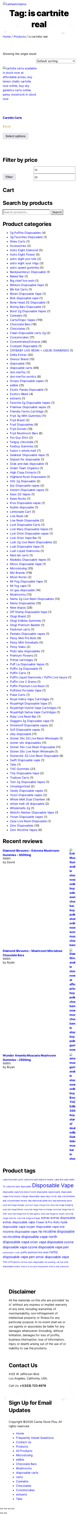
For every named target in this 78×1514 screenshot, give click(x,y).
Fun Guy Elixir (19, 437)
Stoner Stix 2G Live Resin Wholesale (34, 738)
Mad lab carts (19, 555)
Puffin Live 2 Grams (23, 681)
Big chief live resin (22, 280)
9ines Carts (17, 241)
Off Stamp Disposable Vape (28, 612)
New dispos (18, 607)
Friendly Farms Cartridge (27, 411)
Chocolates (17, 328)
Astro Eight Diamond (24, 250)
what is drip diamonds (59, 1266)
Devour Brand (19, 359)
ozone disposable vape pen (48, 1247)
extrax (45, 1218)
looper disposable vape (42, 1226)
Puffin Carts (18, 673)
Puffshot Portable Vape (25, 690)
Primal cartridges (21, 660)
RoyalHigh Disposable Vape (28, 703)
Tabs (13, 764)
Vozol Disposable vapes (26, 795)
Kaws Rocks (18, 498)
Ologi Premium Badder (25, 625)
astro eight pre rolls (23, 259)
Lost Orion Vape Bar (23, 538)
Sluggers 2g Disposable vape (29, 721)
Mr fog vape (18, 586)
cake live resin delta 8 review (38, 1179)
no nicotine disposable (56, 1231)
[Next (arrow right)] (5, 1512)
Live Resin (16, 516)
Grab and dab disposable (27, 463)
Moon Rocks (18, 577)
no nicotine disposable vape (25, 1236)
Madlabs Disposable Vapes (28, 559)
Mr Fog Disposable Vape (26, 581)
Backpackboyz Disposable (28, 272)
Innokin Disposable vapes (27, 490)
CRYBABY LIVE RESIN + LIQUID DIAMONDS (39, 350)
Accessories (18, 246)
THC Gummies (19, 769)
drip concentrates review (15, 1200)
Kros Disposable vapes (25, 503)
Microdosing (18, 568)
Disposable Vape (53, 1185)
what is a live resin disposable (34, 1266)
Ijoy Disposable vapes (24, 485)
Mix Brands (17, 572)
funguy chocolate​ (21, 442)
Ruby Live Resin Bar (23, 716)
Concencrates (19, 337)
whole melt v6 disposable (27, 803)
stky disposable (20, 734)
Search (57, 212)
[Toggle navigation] (29, 5)
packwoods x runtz (11, 1252)
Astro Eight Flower (22, 254)
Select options (16, 136)
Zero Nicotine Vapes (23, 830)
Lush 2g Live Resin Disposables (31, 542)
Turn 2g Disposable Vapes (27, 782)
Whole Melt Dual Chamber (27, 799)
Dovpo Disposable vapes (27, 381)
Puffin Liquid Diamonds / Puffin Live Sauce (38, 677)
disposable (17, 363)
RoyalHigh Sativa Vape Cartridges (33, 712)
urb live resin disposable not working (38, 1262)
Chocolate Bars (20, 324)
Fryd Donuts (18, 429)
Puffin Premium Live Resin (27, 686)
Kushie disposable (22, 507)
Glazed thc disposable (25, 459)
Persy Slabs (18, 647)
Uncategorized (20, 786)
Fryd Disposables (21, 424)
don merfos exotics (23, 376)
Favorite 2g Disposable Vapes (30, 402)
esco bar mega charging (61, 1205)
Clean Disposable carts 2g (28, 333)
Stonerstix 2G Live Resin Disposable (34, 756)
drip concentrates (66, 1196)
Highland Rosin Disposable (28, 477)
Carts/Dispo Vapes (22, 320)
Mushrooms (18, 594)
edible (14, 385)
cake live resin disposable (18, 1186)
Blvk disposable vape (24, 298)
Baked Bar (17, 276)
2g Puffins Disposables (25, 232)
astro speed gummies (24, 267)
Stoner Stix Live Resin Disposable (32, 747)
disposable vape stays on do (43, 1196)
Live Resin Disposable (24, 520)
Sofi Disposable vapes (25, 729)
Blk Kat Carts (19, 289)
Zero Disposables (21, 825)
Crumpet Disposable (24, 346)
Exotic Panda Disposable (27, 389)
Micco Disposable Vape (26, 564)
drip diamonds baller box (40, 1200)
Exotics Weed (19, 394)
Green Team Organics (24, 468)
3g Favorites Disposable (26, 237)
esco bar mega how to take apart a (24, 1214)
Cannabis (16, 315)
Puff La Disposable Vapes (27, 664)
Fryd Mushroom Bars (24, 433)
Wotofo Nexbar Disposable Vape (32, 812)
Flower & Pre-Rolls (48, 1222)
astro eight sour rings (24, 263)
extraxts (15, 398)
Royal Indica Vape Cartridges (29, 699)
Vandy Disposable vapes (26, 790)
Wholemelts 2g (20, 808)
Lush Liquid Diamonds (25, 551)
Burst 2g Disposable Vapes (28, 311)
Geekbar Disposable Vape (27, 455)
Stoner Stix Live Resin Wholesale (32, 751)
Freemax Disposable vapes (28, 407)
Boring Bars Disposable (25, 307)
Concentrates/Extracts (25, 341)
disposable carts (21, 368)
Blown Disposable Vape (26, 293)
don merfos (18, 372)
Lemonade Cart (20, 511)
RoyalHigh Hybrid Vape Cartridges (33, 708)
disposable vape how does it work (19, 1192)
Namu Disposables (22, 603)
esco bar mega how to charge (38, 1209)
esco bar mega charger (13, 1205)
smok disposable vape (52, 1257)
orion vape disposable (46, 1242)
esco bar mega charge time (37, 1205)
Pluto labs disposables (25, 651)
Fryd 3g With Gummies (25, 416)
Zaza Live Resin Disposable (28, 821)
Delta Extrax (18, 355)
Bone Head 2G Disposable (27, 302)
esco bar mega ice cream (53, 1214)
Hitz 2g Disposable (23, 481)
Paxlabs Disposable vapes (27, 633)
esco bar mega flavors (13, 1209)
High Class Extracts (23, 472)
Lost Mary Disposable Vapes (29, 529)
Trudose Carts (19, 777)
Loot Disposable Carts (25, 525)
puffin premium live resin (35, 1252)
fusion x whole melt (23, 450)
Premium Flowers (21, 655)
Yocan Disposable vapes (26, 817)
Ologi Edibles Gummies (25, 620)
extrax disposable (62, 1218)
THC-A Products (11, 1262)
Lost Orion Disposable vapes (29, 533)
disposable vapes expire (48, 1192)
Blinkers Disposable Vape (27, 285)
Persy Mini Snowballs (24, 642)
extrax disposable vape (19, 1222)
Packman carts (20, 629)
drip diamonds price (62, 1200)
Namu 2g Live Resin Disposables (32, 599)
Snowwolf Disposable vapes (29, 725)
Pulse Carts (17, 695)
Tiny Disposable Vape (24, 773)
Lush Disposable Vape (25, 546)
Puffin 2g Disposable (24, 668)
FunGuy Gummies (21, 446)
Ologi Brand (18, 616)
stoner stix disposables (25, 742)
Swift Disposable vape (25, 760)
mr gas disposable (22, 590)
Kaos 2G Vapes (20, 494)
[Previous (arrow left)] (1, 1512)
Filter (9, 177)
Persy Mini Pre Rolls (23, 638)
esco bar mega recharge (28, 1218)
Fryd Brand (17, 420)
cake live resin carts (13, 1179)
